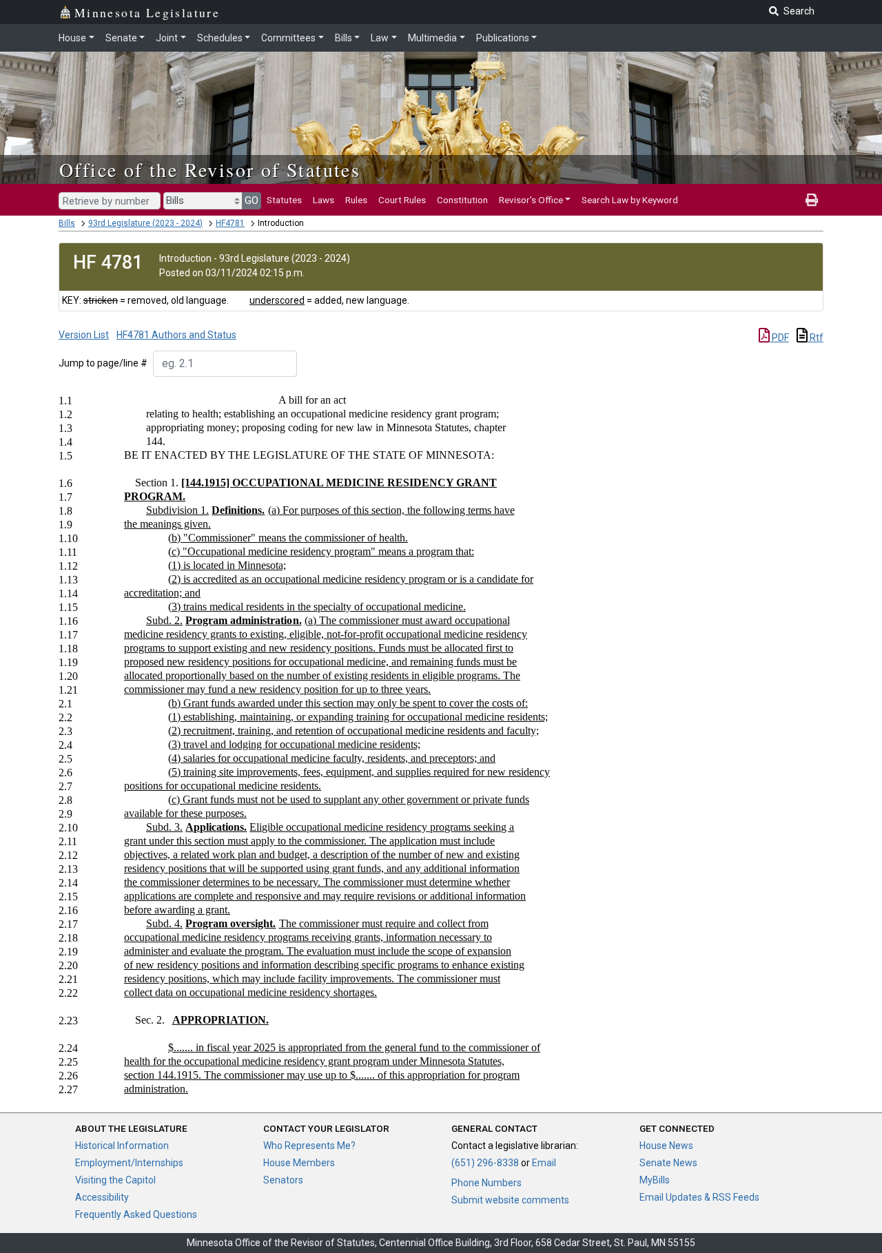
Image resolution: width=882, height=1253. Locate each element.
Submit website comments (510, 1199)
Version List (84, 334)
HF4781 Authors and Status (176, 334)
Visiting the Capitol (115, 1179)
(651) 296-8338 (485, 1162)
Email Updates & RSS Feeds (699, 1197)
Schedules (220, 37)
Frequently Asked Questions (136, 1214)
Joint (167, 37)
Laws (323, 199)
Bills (343, 37)
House (72, 37)
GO (251, 200)
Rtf (815, 337)
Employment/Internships (129, 1162)
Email (544, 1162)
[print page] (811, 199)
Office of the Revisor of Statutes (209, 169)
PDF (779, 337)
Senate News (668, 1162)
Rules (356, 199)
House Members (299, 1162)
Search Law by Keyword (630, 199)
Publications (502, 37)
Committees (288, 37)
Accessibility (102, 1197)
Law (380, 37)
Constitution (462, 199)
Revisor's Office (531, 199)
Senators (283, 1179)
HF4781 (230, 223)
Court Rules (402, 199)
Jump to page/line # (103, 363)
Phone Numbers (486, 1182)
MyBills (654, 1179)
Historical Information (122, 1145)
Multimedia (432, 37)
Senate (121, 37)
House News (666, 1145)
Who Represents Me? (309, 1145)
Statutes (284, 199)
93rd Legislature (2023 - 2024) (145, 223)
